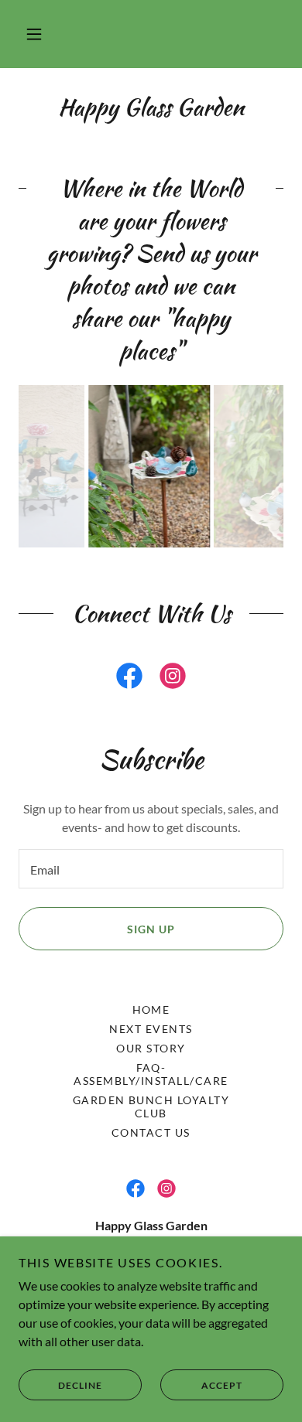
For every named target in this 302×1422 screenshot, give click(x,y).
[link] (129, 678)
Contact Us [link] (151, 1132)
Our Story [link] (150, 1048)
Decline (80, 1385)
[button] (34, 34)
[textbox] (151, 868)
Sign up (151, 929)
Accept (221, 1385)
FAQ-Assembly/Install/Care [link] (151, 1074)
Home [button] (151, 1009)
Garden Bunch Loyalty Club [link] (151, 1106)
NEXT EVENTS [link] (150, 1028)
